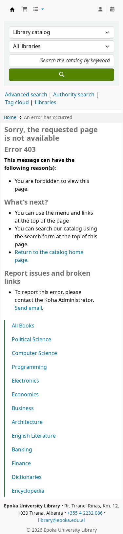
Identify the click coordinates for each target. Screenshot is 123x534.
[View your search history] (112, 9)
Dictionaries (27, 477)
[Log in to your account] (100, 9)
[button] (24, 9)
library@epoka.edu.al (61, 520)
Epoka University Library (12, 9)
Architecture (27, 422)
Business (23, 408)
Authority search (73, 95)
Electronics (25, 381)
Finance (21, 463)
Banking (22, 450)
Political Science (31, 340)
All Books (23, 326)
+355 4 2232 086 (85, 513)
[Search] (61, 75)
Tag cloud (17, 103)
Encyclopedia (28, 491)
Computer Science (34, 353)
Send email (28, 308)
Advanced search (26, 95)
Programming (29, 367)
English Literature (34, 436)
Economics (25, 395)
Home (10, 117)
